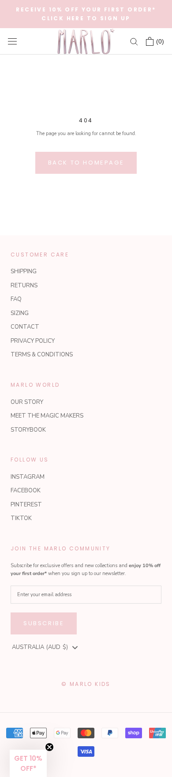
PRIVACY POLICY (33, 341)
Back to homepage (86, 162)
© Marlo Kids (86, 684)
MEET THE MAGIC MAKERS (47, 416)
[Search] (134, 41)
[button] (28, 763)
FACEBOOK (26, 491)
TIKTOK (21, 518)
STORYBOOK (28, 430)
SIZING (20, 313)
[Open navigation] (12, 41)
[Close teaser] (49, 747)
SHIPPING (24, 271)
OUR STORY (27, 402)
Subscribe (43, 623)
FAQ (16, 299)
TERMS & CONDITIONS (42, 355)
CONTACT (25, 327)
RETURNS (24, 286)
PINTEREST (26, 505)
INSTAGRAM (28, 477)
